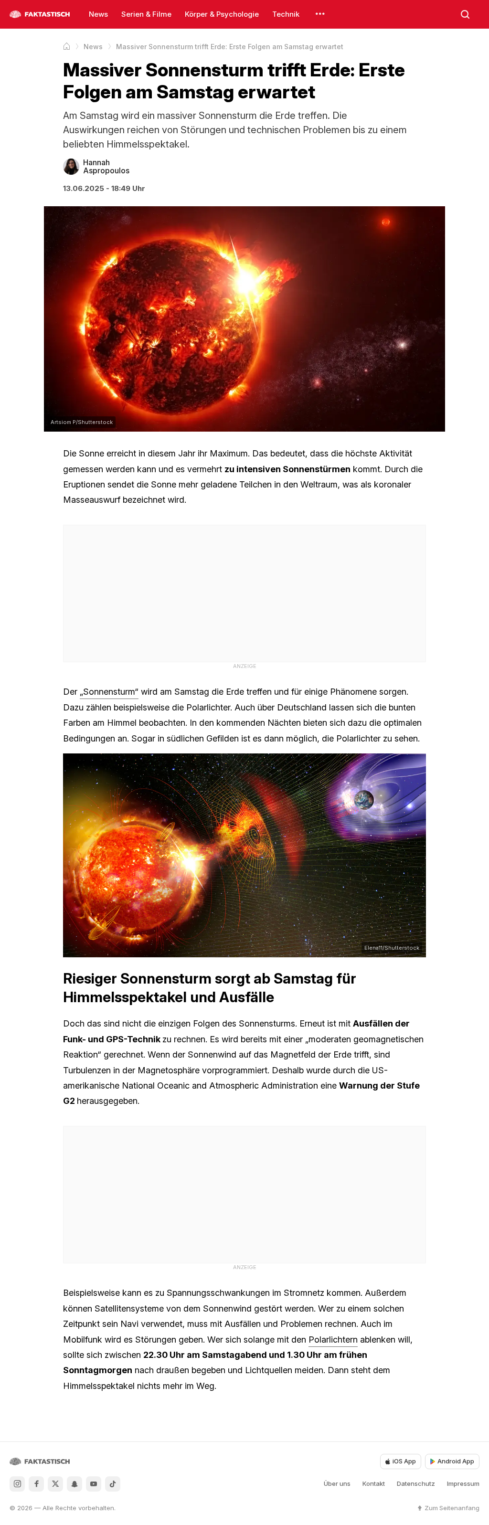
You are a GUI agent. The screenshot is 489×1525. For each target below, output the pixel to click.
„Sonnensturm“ (109, 692)
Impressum (463, 1483)
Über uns (337, 1483)
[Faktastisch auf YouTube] (93, 1484)
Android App (455, 1461)
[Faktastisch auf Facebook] (36, 1484)
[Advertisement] (244, 592)
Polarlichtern (333, 1339)
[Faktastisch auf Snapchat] (74, 1484)
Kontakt (373, 1483)
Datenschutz (416, 1483)
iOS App (404, 1461)
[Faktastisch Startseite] (40, 14)
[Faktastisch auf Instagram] (17, 1484)
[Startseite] (66, 46)
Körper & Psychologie (222, 14)
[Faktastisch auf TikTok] (112, 1484)
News (98, 14)
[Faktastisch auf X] (55, 1484)
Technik (285, 14)
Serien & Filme (146, 14)
